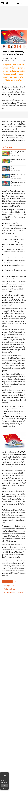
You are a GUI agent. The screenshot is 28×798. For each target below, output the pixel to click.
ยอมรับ (4, 785)
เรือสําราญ (20, 592)
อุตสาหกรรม (16, 582)
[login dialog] (25, 3)
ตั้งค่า (4, 788)
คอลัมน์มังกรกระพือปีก (9, 592)
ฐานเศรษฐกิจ (6, 585)
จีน (13, 585)
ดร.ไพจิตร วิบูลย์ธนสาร (9, 589)
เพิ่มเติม (5, 782)
